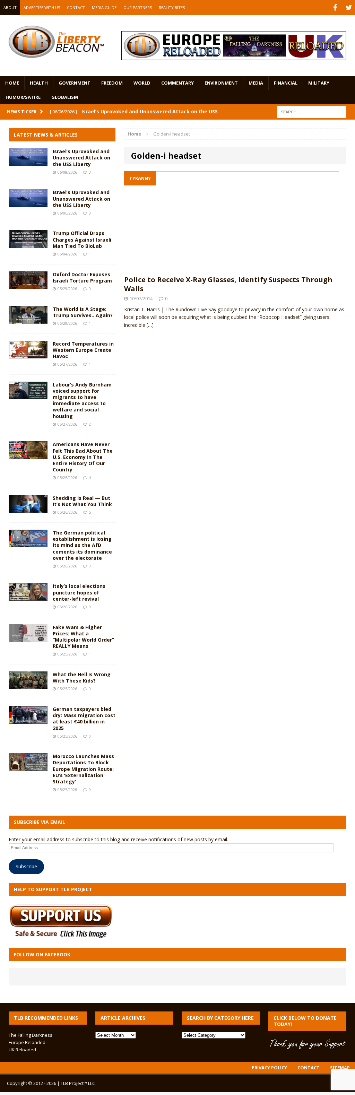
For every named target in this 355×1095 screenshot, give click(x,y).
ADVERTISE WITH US (42, 7)
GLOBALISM (64, 97)
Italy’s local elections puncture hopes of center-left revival (79, 592)
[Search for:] (311, 111)
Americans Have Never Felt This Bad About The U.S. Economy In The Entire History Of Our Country (83, 457)
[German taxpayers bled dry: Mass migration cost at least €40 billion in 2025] (28, 719)
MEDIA (256, 83)
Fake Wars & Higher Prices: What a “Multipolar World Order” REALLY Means (83, 637)
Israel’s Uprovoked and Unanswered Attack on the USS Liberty (81, 157)
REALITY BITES (172, 7)
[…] (150, 325)
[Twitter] (349, 7)
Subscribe (26, 866)
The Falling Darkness (30, 1035)
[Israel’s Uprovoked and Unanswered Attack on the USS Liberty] (28, 162)
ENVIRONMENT (221, 83)
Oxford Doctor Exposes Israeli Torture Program (82, 277)
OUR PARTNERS (137, 7)
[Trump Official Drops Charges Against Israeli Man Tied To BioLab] (28, 244)
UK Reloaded (22, 1049)
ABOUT (10, 7)
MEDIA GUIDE (104, 7)
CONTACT (76, 7)
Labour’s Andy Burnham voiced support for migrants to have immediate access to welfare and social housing (82, 400)
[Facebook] (335, 7)
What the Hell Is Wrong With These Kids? (82, 677)
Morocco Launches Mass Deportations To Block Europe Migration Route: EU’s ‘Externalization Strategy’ (83, 769)
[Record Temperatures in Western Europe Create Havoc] (28, 354)
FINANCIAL (285, 83)
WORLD (141, 83)
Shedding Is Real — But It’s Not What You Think (82, 501)
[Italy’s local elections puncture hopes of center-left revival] (28, 596)
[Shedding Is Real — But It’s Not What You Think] (28, 508)
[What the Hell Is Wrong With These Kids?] (28, 685)
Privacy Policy (269, 1067)
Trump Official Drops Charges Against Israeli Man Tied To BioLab (82, 239)
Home (12, 83)
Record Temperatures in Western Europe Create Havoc (83, 349)
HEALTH (39, 83)
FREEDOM (112, 83)
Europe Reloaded (27, 1042)
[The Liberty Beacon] (56, 42)
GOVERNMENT (74, 83)
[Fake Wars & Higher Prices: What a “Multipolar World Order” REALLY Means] (28, 637)
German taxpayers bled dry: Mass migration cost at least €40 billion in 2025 (84, 718)
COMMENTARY (177, 83)
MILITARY (318, 83)
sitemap (340, 1067)
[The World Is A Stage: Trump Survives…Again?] (28, 319)
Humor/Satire (23, 97)
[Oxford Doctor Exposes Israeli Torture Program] (28, 284)
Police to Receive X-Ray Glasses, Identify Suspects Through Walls (228, 284)
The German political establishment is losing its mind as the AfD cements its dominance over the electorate (82, 545)
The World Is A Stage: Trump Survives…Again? (83, 312)
